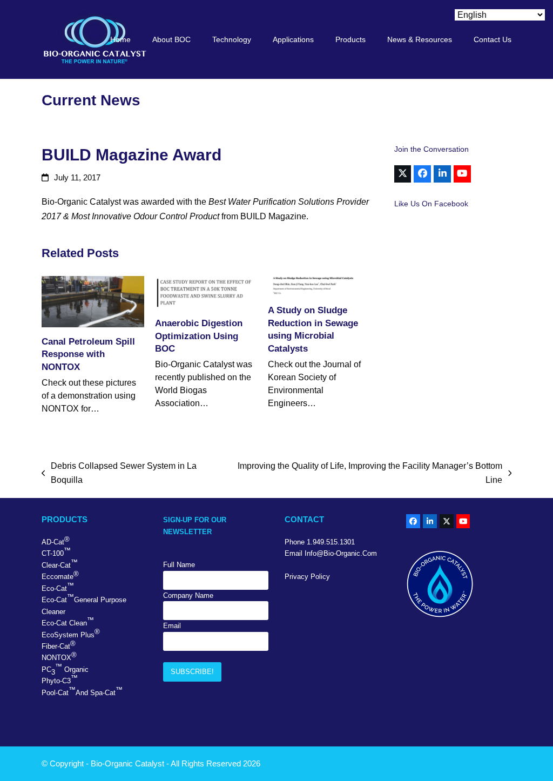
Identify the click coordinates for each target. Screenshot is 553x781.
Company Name (188, 595)
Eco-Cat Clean (68, 621)
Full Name (179, 565)
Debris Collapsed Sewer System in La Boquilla (119, 474)
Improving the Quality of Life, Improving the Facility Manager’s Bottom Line (367, 474)
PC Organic (65, 669)
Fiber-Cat (59, 644)
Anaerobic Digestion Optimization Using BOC (198, 336)
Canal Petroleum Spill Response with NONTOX (88, 354)
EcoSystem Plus (71, 633)
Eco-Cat (58, 587)
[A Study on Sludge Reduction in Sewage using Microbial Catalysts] (319, 286)
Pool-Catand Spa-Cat (82, 691)
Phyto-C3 (60, 679)
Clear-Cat (60, 563)
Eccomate (60, 575)
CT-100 (56, 552)
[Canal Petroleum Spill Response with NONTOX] (93, 301)
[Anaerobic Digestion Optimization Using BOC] (206, 292)
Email (172, 626)
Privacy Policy (307, 577)
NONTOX (59, 656)
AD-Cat (56, 540)
